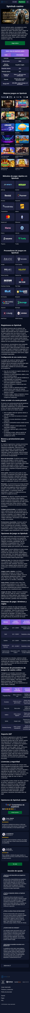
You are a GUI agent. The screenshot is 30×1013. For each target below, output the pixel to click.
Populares (3, 97)
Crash (17, 97)
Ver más (15, 864)
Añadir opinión (15, 812)
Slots (24, 97)
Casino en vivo (10, 97)
